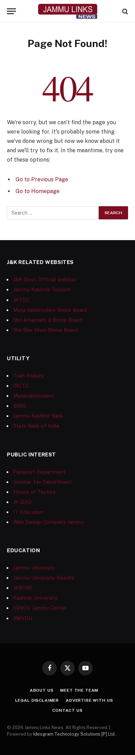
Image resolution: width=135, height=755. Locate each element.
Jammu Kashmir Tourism (42, 289)
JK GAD (22, 502)
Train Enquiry (28, 376)
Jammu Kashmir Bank (38, 416)
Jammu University (34, 568)
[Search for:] (53, 212)
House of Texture (34, 492)
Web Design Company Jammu (48, 522)
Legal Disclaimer (37, 700)
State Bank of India (36, 426)
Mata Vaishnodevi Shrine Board (50, 310)
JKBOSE (23, 588)
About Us (42, 690)
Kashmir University (35, 598)
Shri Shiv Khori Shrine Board (45, 330)
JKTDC (21, 300)
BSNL (20, 406)
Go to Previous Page (42, 179)
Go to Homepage (38, 191)
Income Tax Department (42, 482)
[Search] (124, 11)
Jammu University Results (43, 578)
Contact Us (67, 710)
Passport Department (39, 472)
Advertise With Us (89, 700)
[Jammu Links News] (67, 11)
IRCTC (21, 386)
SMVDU (22, 618)
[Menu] (11, 11)
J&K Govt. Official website (44, 279)
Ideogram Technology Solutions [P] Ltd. (74, 734)
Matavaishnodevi (33, 396)
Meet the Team (79, 690)
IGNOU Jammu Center (39, 608)
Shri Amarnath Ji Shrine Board (47, 320)
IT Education (28, 512)
